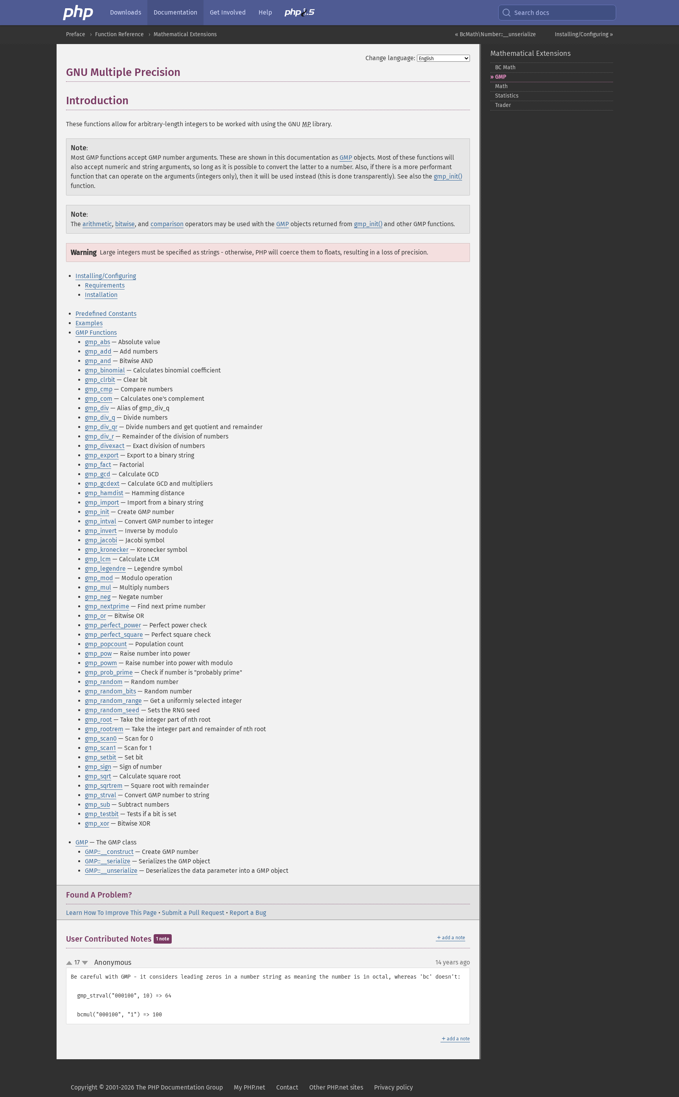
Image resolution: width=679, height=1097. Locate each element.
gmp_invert (101, 531)
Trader (503, 105)
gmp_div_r (99, 436)
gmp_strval (100, 795)
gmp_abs (97, 342)
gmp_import (102, 502)
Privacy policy (393, 1087)
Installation (101, 295)
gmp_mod (99, 578)
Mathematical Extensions (185, 34)
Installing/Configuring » (584, 34)
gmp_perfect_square (114, 634)
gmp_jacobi (101, 540)
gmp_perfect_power (113, 625)
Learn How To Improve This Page (111, 912)
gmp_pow (98, 653)
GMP (346, 157)
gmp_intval (100, 521)
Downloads (125, 12)
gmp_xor (97, 823)
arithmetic (97, 224)
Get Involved (228, 12)
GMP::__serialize (107, 861)
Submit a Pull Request (193, 912)
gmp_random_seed (112, 710)
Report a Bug (247, 912)
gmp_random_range (113, 700)
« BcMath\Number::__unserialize (495, 34)
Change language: (390, 58)
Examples (89, 323)
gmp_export (102, 455)
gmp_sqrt (98, 776)
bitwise (125, 224)
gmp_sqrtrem (104, 785)
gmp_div (97, 408)
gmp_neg (97, 597)
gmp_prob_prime (109, 672)
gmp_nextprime (107, 606)
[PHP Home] (78, 12)
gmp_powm (101, 663)
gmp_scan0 (101, 738)
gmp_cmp (98, 389)
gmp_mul (98, 587)
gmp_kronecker (106, 549)
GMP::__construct (109, 851)
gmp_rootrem (104, 729)
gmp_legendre (105, 568)
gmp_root (98, 719)
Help (265, 12)
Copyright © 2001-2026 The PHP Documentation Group (147, 1087)
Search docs (531, 13)
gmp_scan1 (100, 748)
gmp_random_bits (110, 691)
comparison (167, 224)
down (85, 963)
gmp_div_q (100, 417)
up (70, 963)
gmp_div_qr (101, 427)
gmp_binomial (105, 370)
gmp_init (97, 512)
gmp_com (98, 398)
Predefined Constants (105, 313)
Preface (75, 34)
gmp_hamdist (104, 493)
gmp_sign (98, 767)
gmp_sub (97, 804)
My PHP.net (249, 1087)
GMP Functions (96, 332)
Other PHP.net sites (336, 1087)
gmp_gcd (97, 474)
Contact (287, 1087)
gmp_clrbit (100, 379)
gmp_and (98, 361)
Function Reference (119, 34)
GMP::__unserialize (111, 870)
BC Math (505, 67)
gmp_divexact (105, 446)
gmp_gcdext (102, 483)
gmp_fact (98, 464)
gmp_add (98, 351)
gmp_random (104, 682)
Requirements (105, 285)
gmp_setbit (100, 757)
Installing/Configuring (105, 276)
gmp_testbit (102, 814)
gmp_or (95, 615)
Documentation (175, 12)
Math (501, 86)
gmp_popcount (106, 644)
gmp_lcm (98, 559)
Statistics (507, 95)
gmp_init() (448, 176)
